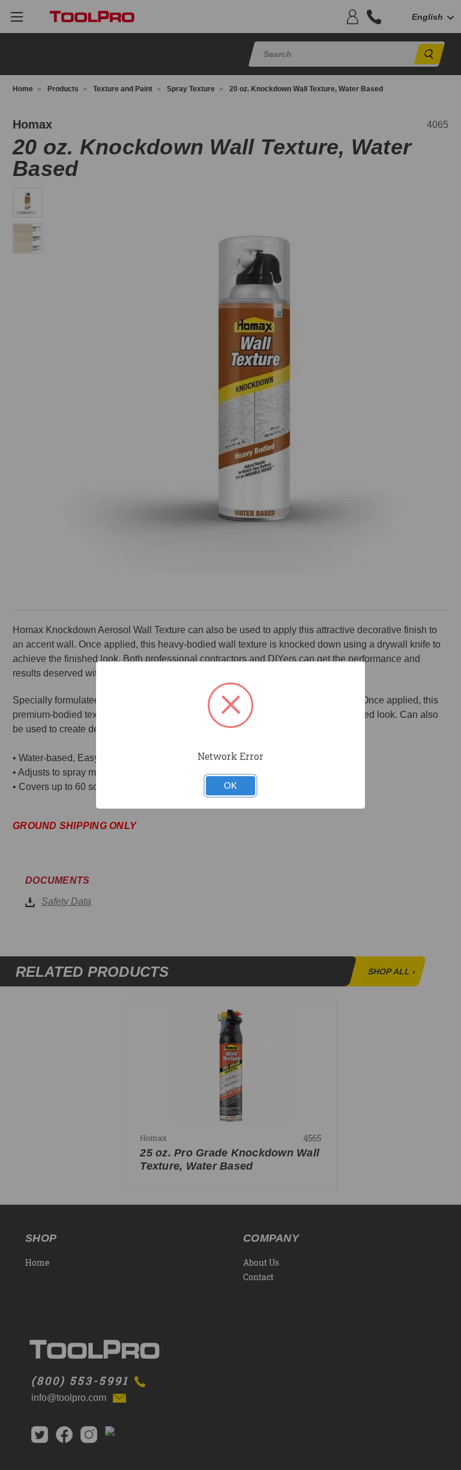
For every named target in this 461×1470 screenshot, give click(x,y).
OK (230, 786)
